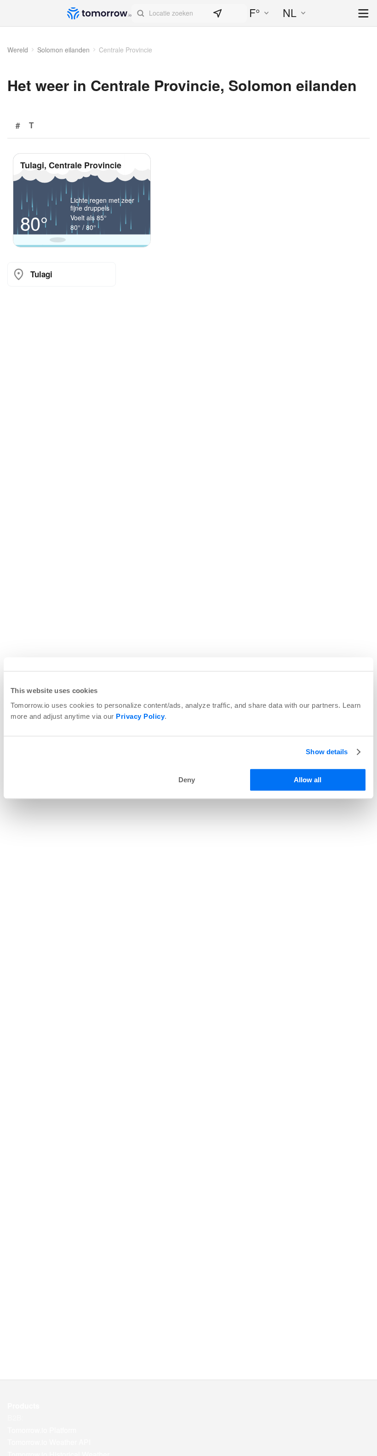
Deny (186, 780)
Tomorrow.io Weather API (49, 1442)
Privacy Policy (140, 716)
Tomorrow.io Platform (41, 1430)
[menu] (364, 14)
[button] (189, 13)
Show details (327, 752)
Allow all (307, 780)
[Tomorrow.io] (99, 13)
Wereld (17, 49)
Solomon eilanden (63, 49)
